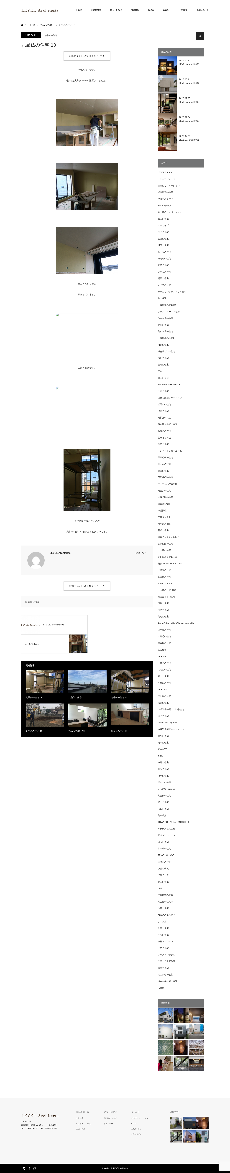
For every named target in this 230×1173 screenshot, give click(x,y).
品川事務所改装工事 (167, 557)
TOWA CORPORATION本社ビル (173, 822)
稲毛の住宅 (163, 716)
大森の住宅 (163, 702)
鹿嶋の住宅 (163, 325)
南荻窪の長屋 (164, 417)
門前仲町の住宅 (165, 477)
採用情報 (183, 10)
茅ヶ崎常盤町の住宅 (167, 424)
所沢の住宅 (163, 530)
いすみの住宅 (164, 272)
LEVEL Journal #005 (189, 64)
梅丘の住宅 (163, 358)
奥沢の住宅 (163, 769)
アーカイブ (163, 225)
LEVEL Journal (165, 172)
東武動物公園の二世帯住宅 (171, 709)
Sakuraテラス (164, 205)
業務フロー (108, 1123)
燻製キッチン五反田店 (169, 537)
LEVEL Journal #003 (189, 102)
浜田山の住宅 (164, 404)
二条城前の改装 (165, 895)
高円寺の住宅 (164, 252)
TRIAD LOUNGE (166, 855)
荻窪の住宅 (163, 265)
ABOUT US (96, 10)
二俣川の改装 (164, 862)
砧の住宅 (162, 649)
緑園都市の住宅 (165, 192)
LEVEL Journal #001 (189, 140)
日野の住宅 (163, 603)
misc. (160, 755)
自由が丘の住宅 (165, 318)
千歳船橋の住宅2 (166, 338)
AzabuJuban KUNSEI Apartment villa (176, 623)
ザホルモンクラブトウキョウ (172, 291)
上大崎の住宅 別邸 (167, 590)
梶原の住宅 (163, 278)
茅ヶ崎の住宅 (164, 848)
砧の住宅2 (163, 298)
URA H (161, 888)
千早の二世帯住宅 (166, 961)
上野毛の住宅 (164, 663)
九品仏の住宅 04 (34, 731)
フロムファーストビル (169, 311)
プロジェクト (164, 517)
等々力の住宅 (164, 782)
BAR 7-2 (162, 656)
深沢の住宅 (163, 842)
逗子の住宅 (163, 232)
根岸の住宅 (163, 775)
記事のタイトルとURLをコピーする (87, 56)
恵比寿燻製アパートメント (171, 397)
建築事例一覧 (82, 1112)
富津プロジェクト (166, 835)
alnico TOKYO (165, 583)
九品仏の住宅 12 (34, 697)
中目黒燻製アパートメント (171, 729)
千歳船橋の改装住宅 (167, 305)
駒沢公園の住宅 (165, 543)
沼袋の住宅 (163, 809)
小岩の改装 (163, 868)
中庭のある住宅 (165, 199)
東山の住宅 (163, 676)
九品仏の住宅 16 (119, 731)
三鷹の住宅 (163, 238)
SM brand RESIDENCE (169, 384)
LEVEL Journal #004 (189, 83)
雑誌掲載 (162, 510)
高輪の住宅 (163, 616)
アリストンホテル (166, 954)
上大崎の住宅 (164, 550)
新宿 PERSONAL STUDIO (170, 563)
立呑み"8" (162, 749)
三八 (160, 371)
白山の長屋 (163, 378)
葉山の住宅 (163, 882)
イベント (135, 1112)
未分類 (161, 988)
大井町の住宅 (164, 636)
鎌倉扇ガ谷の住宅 (166, 351)
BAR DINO (163, 689)
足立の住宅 (163, 948)
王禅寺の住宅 (164, 570)
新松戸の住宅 (164, 431)
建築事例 (135, 10)
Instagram (34, 1167)
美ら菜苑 (162, 815)
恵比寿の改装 (164, 464)
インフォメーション (139, 1118)
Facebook (29, 1167)
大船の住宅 (163, 736)
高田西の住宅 (164, 577)
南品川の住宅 (164, 490)
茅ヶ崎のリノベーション (170, 212)
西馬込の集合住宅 (166, 915)
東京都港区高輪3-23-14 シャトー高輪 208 (38, 1125)
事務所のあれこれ (166, 829)
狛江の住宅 (163, 444)
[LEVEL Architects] (58, 10)
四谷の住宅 (163, 219)
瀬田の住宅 (163, 471)
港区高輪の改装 (165, 974)
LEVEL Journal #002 (189, 121)
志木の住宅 (163, 968)
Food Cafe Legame (167, 722)
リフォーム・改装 (83, 1123)
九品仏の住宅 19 (76, 731)
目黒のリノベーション (169, 185)
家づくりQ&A (116, 10)
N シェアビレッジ (166, 179)
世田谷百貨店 (164, 437)
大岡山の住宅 (164, 669)
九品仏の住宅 (50, 35)
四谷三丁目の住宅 (166, 596)
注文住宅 (79, 1118)
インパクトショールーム (170, 450)
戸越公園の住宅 (165, 497)
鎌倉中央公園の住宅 (167, 981)
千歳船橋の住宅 (165, 457)
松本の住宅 (163, 742)
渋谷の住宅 (163, 908)
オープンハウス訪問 (167, 484)
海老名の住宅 (164, 258)
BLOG (151, 10)
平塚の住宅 (163, 935)
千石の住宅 (163, 391)
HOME (79, 10)
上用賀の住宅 (164, 630)
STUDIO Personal (166, 789)
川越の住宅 (163, 344)
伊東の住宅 (163, 411)
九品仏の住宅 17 (76, 697)
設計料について (110, 1118)
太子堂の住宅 (164, 285)
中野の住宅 (163, 762)
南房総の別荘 (164, 524)
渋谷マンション (165, 941)
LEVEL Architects (60, 553)
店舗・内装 (80, 1129)
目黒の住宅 (163, 610)
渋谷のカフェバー (166, 875)
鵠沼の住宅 (163, 364)
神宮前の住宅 (164, 683)
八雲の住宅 (163, 928)
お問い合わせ (202, 10)
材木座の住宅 (164, 643)
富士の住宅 (163, 802)
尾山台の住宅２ (165, 901)
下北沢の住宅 (164, 696)
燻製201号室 (164, 504)
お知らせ (167, 10)
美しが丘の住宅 (165, 331)
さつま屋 (162, 921)
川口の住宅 (163, 245)
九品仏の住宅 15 (119, 697)
